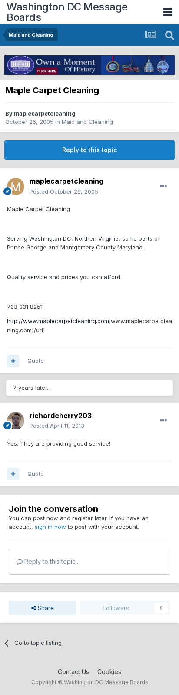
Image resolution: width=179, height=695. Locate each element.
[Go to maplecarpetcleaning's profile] (15, 186)
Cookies (109, 671)
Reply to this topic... (51, 561)
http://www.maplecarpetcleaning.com (58, 320)
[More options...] (163, 186)
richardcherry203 (61, 415)
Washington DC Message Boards (67, 12)
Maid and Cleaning (87, 121)
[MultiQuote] (13, 361)
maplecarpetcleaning (45, 113)
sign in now (50, 526)
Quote (35, 360)
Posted (64, 191)
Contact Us (73, 671)
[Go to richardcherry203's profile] (15, 420)
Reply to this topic (89, 149)
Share (45, 607)
